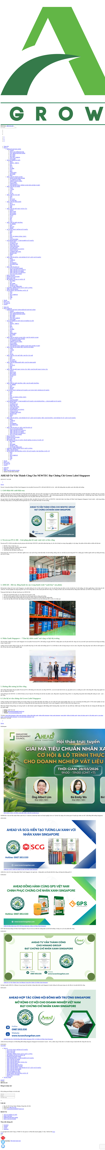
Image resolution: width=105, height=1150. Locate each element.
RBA (11, 171)
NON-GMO (13, 242)
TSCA (11, 261)
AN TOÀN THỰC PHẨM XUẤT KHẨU (17, 229)
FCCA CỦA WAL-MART (16, 268)
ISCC (11, 203)
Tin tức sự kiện (7, 1077)
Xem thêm (3, 1045)
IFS (11, 233)
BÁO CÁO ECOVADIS (10, 1119)
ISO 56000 (12, 283)
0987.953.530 (9, 126)
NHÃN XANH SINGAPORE (17, 178)
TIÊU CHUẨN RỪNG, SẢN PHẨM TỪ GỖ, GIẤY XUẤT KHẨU (24, 257)
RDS (11, 165)
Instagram (6, 1129)
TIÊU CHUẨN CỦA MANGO (18, 272)
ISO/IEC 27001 (14, 285)
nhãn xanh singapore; (21, 715)
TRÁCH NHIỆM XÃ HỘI (13, 160)
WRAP (11, 210)
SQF (11, 235)
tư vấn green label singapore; (11, 716)
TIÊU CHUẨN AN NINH (13, 186)
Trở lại (2, 484)
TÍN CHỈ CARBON (15, 157)
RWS (11, 175)
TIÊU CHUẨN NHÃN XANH (14, 176)
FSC (11, 265)
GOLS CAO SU (14, 250)
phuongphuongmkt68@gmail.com (15, 711)
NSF (11, 296)
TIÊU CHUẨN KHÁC (12, 289)
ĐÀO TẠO (9, 1076)
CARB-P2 (12, 260)
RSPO (11, 254)
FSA (11, 255)
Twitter (5, 1127)
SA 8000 (12, 168)
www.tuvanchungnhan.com (15, 712)
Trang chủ (6, 467)
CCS (11, 221)
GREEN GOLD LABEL (16, 181)
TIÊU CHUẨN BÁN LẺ (13, 267)
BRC (11, 232)
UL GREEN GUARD (15, 179)
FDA (11, 292)
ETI (11, 164)
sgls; (33, 716)
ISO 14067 (12, 156)
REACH (12, 226)
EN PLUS (12, 204)
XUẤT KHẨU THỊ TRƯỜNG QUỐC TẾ (17, 290)
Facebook (6, 1125)
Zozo (53, 1131)
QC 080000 (13, 224)
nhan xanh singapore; (55, 715)
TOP (2, 1133)
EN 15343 (12, 199)
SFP (11, 218)
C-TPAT (12, 189)
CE (10, 298)
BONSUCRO (13, 253)
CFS (11, 293)
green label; (63, 715)
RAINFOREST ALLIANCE (17, 249)
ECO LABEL (13, 182)
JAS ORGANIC (14, 247)
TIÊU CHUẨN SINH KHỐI (14, 201)
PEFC (11, 258)
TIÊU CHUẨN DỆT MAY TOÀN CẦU (17, 208)
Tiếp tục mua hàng (5, 1140)
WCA (11, 167)
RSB (11, 206)
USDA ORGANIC (14, 246)
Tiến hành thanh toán (15, 1140)
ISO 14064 (12, 154)
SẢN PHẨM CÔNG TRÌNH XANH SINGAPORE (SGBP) (25, 185)
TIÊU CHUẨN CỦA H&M (17, 271)
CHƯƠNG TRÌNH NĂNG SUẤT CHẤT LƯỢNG (20, 287)
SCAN (11, 193)
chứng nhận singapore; (44, 715)
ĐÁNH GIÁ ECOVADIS (13, 276)
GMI (11, 297)
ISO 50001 (12, 280)
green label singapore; (10, 715)
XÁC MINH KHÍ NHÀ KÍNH (17, 153)
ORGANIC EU (14, 244)
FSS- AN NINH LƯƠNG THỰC (18, 236)
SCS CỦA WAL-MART (16, 274)
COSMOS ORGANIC (15, 251)
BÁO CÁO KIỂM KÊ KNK (17, 152)
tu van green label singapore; (25, 716)
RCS (11, 197)
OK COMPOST (14, 294)
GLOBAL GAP (14, 243)
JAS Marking (13, 262)
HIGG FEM (13, 211)
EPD (11, 225)
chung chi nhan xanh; (83, 715)
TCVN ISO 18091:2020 (16, 286)
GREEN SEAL (14, 183)
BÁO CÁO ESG (11, 275)
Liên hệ (2, 1080)
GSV (11, 190)
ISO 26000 (12, 174)
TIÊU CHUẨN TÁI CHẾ (13, 194)
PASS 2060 (13, 158)
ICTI (11, 170)
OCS (11, 217)
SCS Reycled (13, 200)
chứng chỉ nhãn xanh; (72, 715)
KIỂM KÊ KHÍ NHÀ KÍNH (14, 149)
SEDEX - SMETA (14, 163)
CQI (11, 282)
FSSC (11, 237)
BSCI (11, 161)
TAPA (11, 188)
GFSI (11, 231)
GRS (11, 196)
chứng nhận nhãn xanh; (32, 715)
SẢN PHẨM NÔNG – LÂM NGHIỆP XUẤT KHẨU (20, 240)
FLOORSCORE (14, 264)
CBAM (12, 150)
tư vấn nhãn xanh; (92, 715)
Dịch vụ (6, 469)
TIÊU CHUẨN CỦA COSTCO (18, 269)
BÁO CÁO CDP (11, 278)
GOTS (11, 215)
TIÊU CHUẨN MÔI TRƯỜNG (15, 222)
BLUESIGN (13, 214)
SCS (11, 192)
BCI (11, 219)
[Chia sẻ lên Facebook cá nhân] (54, 482)
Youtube (6, 1126)
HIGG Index (13, 213)
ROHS (11, 228)
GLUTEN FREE (14, 239)
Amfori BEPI (13, 172)
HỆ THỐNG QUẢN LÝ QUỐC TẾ (16, 279)
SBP (11, 207)
